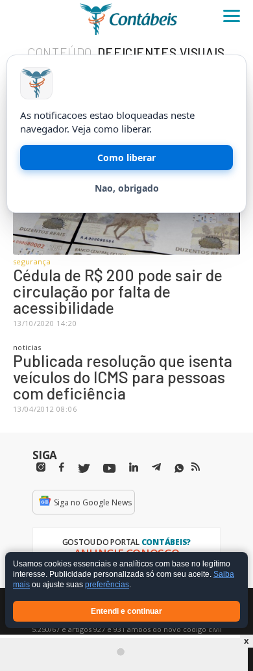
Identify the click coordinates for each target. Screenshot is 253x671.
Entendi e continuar (126, 611)
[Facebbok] (61, 467)
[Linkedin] (133, 467)
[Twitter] (83, 468)
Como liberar (126, 157)
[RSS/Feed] (195, 467)
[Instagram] (40, 467)
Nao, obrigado (127, 188)
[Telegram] (156, 469)
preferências (107, 585)
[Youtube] (109, 468)
